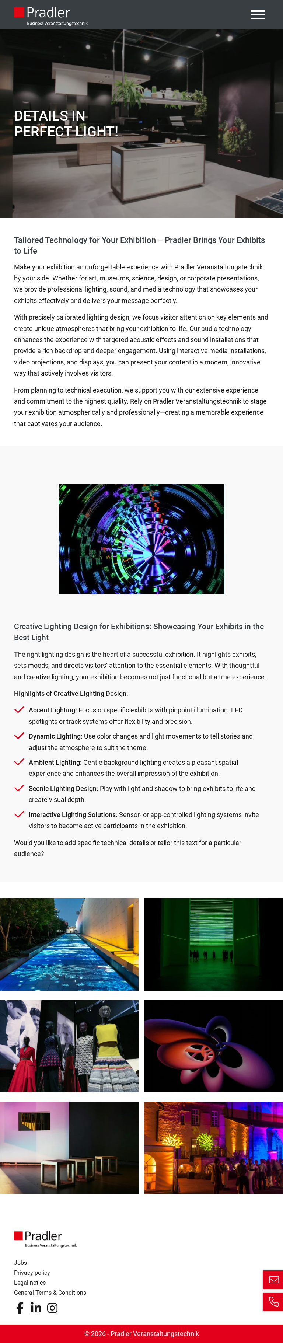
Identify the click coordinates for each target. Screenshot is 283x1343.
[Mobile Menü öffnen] (258, 15)
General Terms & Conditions (50, 1292)
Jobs (20, 1262)
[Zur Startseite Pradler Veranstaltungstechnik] (51, 16)
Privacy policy (32, 1272)
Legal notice (30, 1282)
